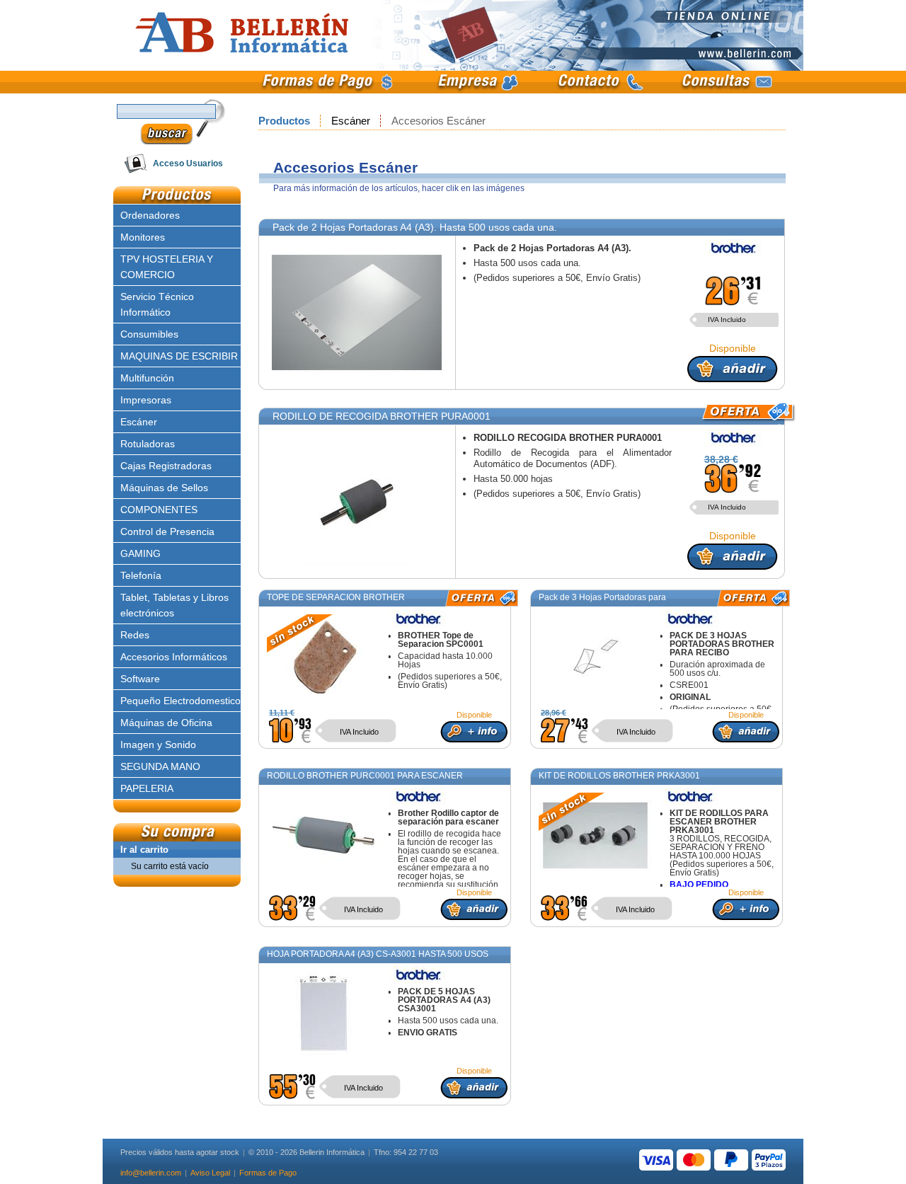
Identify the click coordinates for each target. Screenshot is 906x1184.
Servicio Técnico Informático (157, 304)
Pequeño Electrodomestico (180, 700)
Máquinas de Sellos (164, 487)
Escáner (352, 121)
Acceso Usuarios (188, 163)
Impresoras (145, 400)
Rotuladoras (147, 443)
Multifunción (147, 378)
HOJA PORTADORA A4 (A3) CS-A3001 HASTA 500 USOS (377, 954)
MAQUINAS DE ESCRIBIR (179, 356)
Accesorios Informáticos (173, 656)
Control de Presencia (167, 531)
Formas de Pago (268, 1172)
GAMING (140, 553)
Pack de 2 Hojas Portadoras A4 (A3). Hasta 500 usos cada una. (415, 227)
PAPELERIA (146, 788)
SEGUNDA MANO (160, 766)
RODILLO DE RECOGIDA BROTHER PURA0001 (382, 416)
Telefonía (140, 575)
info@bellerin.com (150, 1172)
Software (140, 678)
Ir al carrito (144, 849)
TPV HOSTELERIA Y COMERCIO (166, 266)
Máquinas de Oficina (166, 722)
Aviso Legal (210, 1172)
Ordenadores (150, 215)
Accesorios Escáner (438, 121)
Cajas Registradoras (166, 465)
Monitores (142, 237)
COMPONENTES (158, 509)
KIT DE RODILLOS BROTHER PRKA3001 (619, 776)
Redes (134, 634)
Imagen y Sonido (158, 744)
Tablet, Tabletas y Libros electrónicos (174, 605)
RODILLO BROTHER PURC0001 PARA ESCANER (365, 776)
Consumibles (149, 334)
